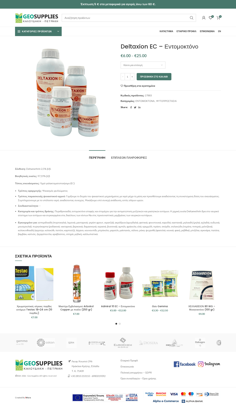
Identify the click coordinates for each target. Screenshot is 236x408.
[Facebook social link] (131, 107)
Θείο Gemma (160, 306)
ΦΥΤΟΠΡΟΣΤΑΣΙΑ (166, 101)
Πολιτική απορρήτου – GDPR (136, 372)
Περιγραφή (97, 158)
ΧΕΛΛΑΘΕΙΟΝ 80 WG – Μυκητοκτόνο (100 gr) (201, 308)
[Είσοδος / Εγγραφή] (203, 17)
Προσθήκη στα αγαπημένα (139, 86)
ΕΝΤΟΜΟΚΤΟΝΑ (144, 101)
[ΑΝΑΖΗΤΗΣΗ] (191, 18)
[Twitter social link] (135, 107)
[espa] (105, 397)
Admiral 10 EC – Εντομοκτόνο (118, 306)
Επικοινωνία (127, 366)
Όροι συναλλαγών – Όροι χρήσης (138, 378)
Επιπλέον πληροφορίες (129, 158)
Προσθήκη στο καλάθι (154, 76)
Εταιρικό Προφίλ (129, 360)
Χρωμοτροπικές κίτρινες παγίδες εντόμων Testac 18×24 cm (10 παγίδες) (34, 310)
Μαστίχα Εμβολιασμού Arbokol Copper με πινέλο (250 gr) (76, 308)
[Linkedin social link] (139, 107)
